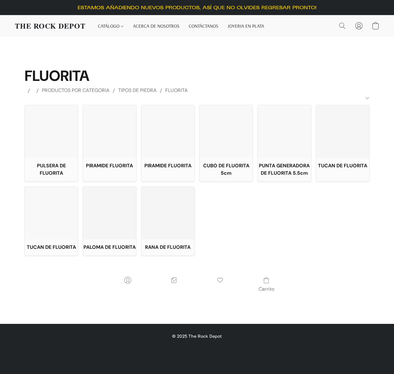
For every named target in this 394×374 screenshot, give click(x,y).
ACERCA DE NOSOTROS (156, 26)
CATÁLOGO (109, 26)
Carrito (266, 289)
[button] (50, 26)
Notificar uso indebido (197, 346)
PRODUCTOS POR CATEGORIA (76, 90)
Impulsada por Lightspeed (197, 357)
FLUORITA (176, 90)
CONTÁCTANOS (203, 26)
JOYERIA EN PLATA (245, 26)
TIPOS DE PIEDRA (137, 90)
